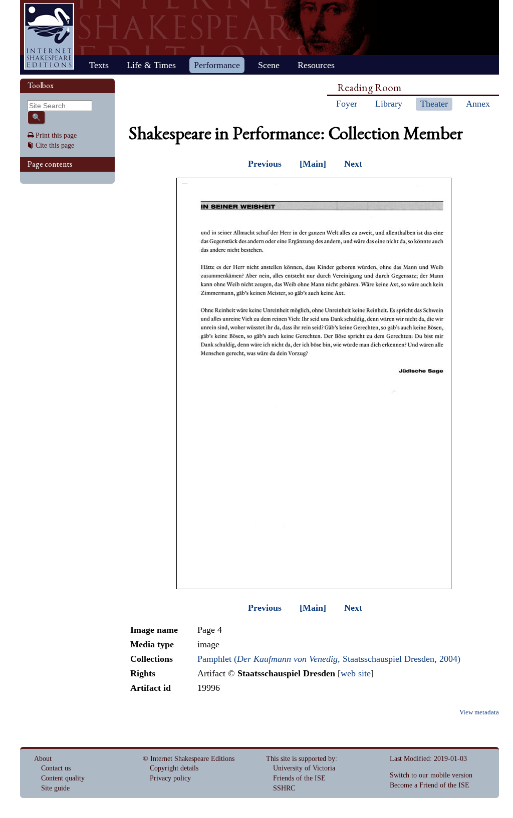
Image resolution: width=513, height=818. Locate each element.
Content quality (63, 778)
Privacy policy (170, 778)
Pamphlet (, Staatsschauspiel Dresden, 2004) (328, 659)
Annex (478, 104)
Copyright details (174, 768)
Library (388, 104)
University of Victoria (304, 768)
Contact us (56, 768)
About (43, 758)
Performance (217, 65)
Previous (265, 164)
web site (356, 673)
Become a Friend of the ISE (429, 785)
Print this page (56, 135)
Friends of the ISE (299, 778)
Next (353, 164)
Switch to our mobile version (431, 775)
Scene (269, 65)
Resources (316, 65)
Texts (99, 65)
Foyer (346, 104)
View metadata (479, 712)
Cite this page (55, 145)
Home (49, 36)
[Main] (313, 164)
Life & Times (151, 65)
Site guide (55, 788)
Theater (434, 104)
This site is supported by (300, 758)
